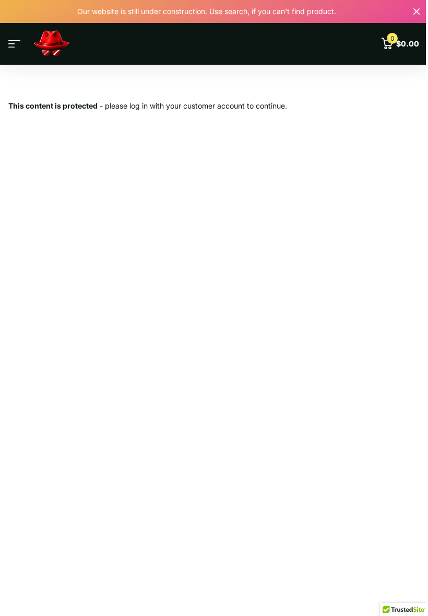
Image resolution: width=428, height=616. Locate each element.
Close (416, 11)
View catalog (14, 44)
